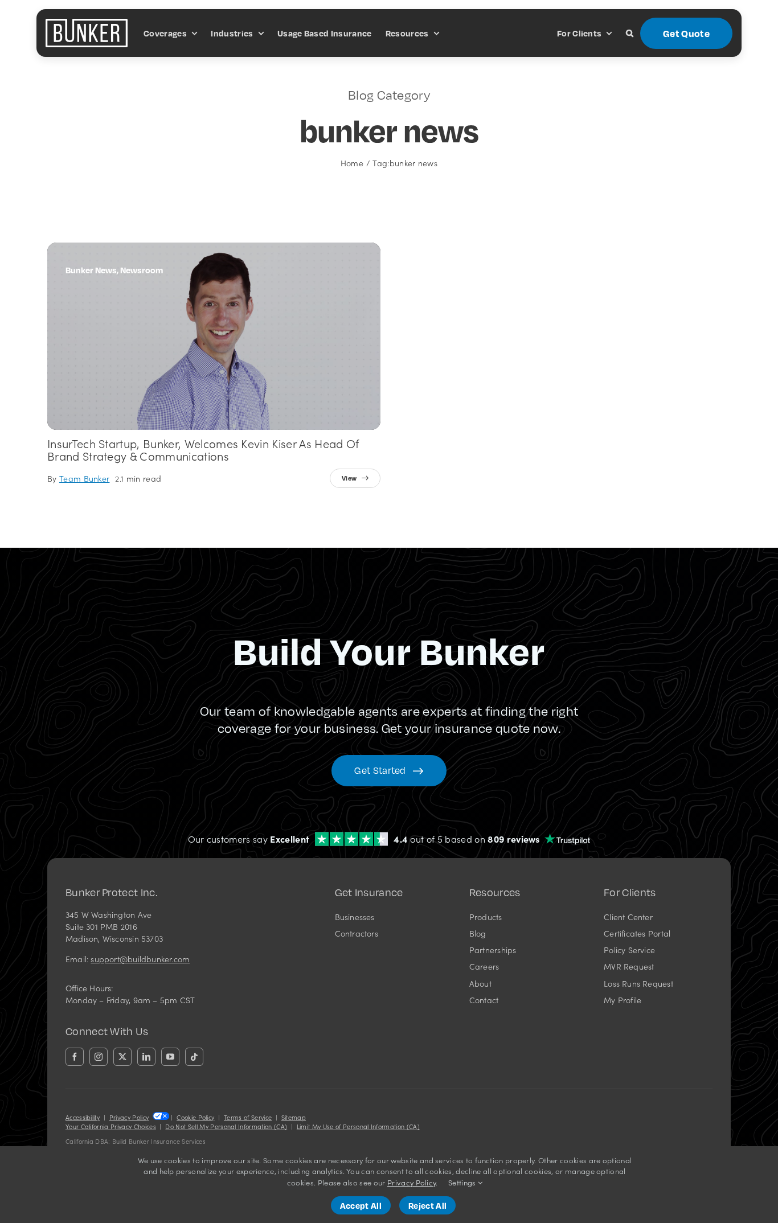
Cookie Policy (195, 1117)
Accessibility (82, 1117)
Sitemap (293, 1117)
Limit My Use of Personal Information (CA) (358, 1126)
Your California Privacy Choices (110, 1126)
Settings (463, 1182)
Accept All (361, 1205)
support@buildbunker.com (140, 959)
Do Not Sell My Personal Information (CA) (226, 1126)
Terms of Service (248, 1117)
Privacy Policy (129, 1117)
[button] (629, 33)
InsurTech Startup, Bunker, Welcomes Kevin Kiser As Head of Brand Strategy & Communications (203, 449)
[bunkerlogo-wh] (87, 23)
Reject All (427, 1205)
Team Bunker (84, 478)
